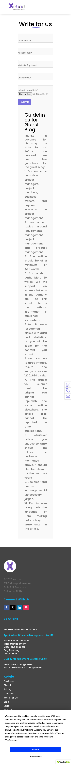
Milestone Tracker (14, 647)
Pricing (8, 689)
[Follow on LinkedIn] (19, 607)
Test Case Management (18, 664)
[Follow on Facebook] (6, 607)
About (7, 685)
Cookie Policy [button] (49, 733)
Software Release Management (23, 667)
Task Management (15, 643)
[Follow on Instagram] (26, 607)
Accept (35, 749)
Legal (7, 706)
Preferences (36, 756)
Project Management (16, 640)
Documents (11, 653)
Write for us (11, 697)
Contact (9, 693)
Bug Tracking (11, 650)
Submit (24, 101)
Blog (6, 701)
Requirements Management (20, 629)
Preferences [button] (12, 740)
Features (9, 681)
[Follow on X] (13, 607)
